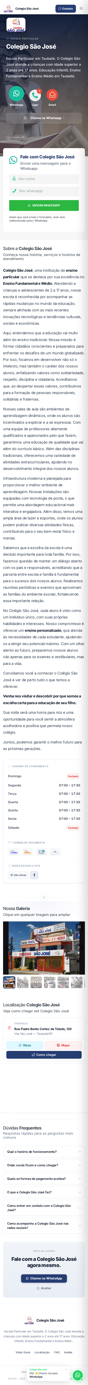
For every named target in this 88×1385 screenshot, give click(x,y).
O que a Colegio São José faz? (29, 1192)
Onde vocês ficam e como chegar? (32, 1165)
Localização (42, 1352)
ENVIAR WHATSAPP (46, 205)
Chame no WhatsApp (46, 1278)
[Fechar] (66, 1369)
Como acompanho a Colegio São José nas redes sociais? (38, 1226)
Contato (67, 8)
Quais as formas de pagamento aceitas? (36, 1179)
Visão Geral (23, 1352)
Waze (27, 1045)
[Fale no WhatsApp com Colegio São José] (77, 1375)
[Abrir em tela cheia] (79, 927)
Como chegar (46, 1055)
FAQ (57, 1352)
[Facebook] (34, 875)
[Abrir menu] (81, 8)
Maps (65, 1045)
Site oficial (20, 875)
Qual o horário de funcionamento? (32, 1152)
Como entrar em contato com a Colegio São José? (39, 1208)
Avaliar (46, 1288)
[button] (9, 948)
